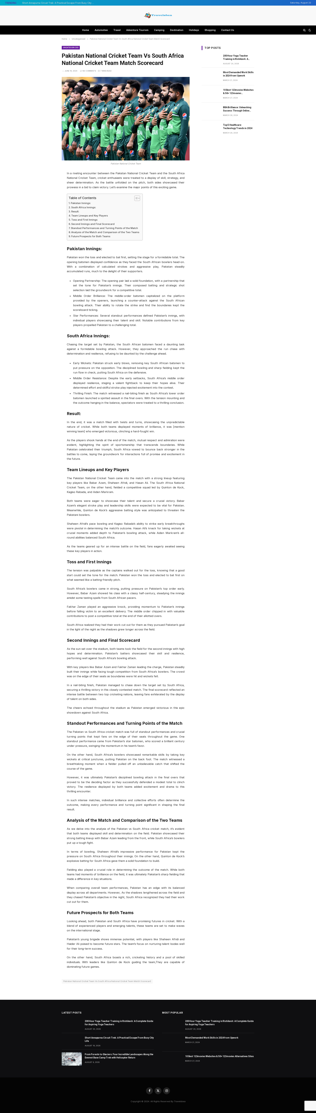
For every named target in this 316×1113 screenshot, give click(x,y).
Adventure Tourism (137, 30)
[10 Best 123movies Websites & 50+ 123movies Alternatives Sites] (211, 94)
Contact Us (227, 30)
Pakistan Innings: (81, 203)
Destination (176, 30)
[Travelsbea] (158, 15)
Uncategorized (71, 47)
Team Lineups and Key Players (89, 215)
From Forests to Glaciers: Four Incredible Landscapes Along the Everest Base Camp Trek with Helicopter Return (119, 1056)
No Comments (89, 71)
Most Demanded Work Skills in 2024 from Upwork (238, 74)
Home (85, 30)
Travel (117, 30)
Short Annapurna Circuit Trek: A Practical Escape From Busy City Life (59, 2)
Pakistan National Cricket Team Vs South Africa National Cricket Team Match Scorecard (107, 981)
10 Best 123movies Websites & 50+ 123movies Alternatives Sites (238, 92)
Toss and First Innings (84, 219)
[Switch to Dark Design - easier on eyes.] (309, 30)
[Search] (304, 30)
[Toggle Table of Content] (135, 198)
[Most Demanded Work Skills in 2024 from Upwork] (211, 76)
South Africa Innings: (83, 207)
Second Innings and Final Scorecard (93, 224)
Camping (159, 30)
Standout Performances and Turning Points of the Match (104, 228)
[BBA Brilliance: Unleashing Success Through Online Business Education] (211, 111)
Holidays (194, 30)
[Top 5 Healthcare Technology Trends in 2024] (211, 129)
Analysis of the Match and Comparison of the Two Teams (105, 232)
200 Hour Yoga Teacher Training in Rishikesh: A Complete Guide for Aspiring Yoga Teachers (238, 57)
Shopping (210, 30)
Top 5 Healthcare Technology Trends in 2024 (237, 127)
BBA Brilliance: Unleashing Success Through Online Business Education (237, 109)
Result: (75, 211)
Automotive (101, 30)
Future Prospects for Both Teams (90, 236)
